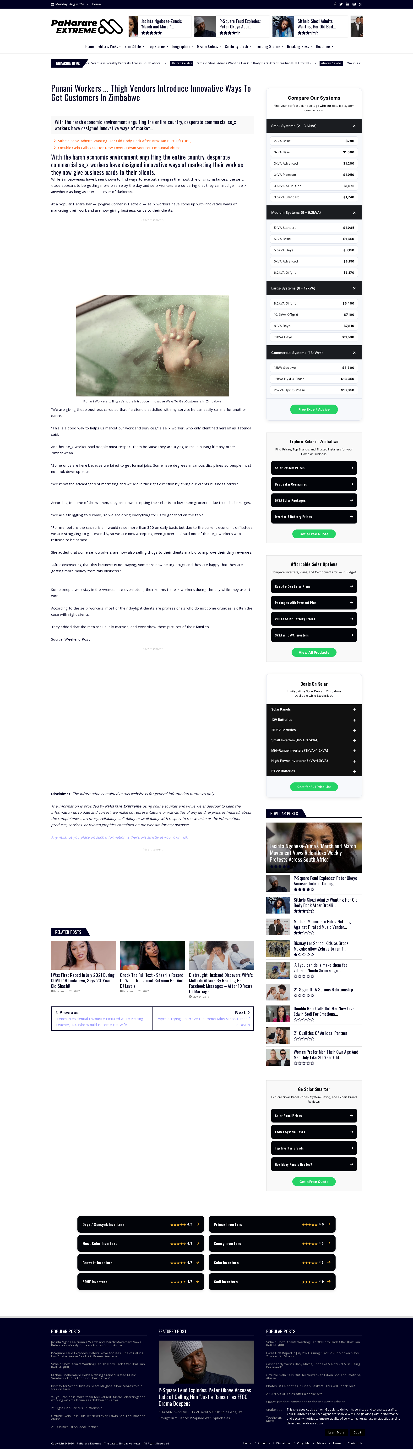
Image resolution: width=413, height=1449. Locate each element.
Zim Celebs (133, 46)
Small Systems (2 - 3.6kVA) (294, 126)
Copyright (303, 1443)
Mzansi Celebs (207, 46)
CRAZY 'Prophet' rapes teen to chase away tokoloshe (306, 1402)
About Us (264, 1443)
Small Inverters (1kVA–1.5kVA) (295, 740)
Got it (357, 1432)
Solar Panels (281, 709)
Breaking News (298, 46)
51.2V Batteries (283, 771)
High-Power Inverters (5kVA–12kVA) (299, 761)
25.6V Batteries (283, 730)
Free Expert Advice (314, 409)
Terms (337, 1443)
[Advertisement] (152, 257)
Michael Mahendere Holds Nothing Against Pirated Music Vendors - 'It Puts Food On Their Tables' (93, 1376)
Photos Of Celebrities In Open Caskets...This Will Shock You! (310, 1386)
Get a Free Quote (314, 534)
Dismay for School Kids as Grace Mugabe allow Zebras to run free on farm (97, 1387)
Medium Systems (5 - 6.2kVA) (296, 212)
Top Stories (156, 46)
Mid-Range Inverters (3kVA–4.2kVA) (299, 750)
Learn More (336, 1432)
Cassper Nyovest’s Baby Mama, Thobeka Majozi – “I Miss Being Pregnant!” (313, 1365)
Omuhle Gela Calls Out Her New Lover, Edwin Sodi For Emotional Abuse (332, 63)
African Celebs (115, 63)
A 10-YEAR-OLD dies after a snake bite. (294, 1394)
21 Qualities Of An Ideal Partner (74, 1427)
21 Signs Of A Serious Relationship (77, 1408)
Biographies (181, 46)
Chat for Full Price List (314, 787)
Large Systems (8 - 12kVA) (293, 288)
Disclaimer (283, 1443)
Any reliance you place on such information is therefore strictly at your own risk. (120, 837)
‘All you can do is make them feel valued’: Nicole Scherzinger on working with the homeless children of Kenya (98, 1398)
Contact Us (355, 1443)
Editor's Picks (108, 46)
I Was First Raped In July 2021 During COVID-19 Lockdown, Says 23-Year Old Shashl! (312, 1354)
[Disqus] (152, 1103)
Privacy (321, 1443)
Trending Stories (267, 46)
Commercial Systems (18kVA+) (297, 353)
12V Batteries (281, 720)
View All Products (314, 652)
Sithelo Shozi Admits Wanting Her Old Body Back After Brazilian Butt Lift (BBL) (187, 63)
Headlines (323, 46)
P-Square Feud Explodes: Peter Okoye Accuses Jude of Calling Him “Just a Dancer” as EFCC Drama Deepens (97, 1354)
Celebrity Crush (236, 46)
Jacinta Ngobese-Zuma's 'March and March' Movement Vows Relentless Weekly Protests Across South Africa (96, 1343)
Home (96, 4)
